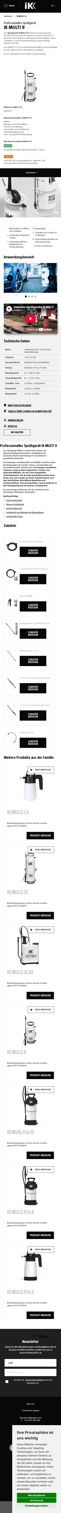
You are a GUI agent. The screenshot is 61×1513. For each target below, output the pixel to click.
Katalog (12, 426)
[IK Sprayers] (30, 6)
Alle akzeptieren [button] (36, 1495)
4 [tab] (35, 296)
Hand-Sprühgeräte (14, 500)
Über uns (30, 1404)
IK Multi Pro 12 (20, 1131)
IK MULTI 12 (17, 892)
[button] (54, 5)
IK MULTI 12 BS (20, 972)
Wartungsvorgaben (19, 405)
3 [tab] (32, 296)
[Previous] (10, 278)
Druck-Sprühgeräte (14, 508)
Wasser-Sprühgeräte (15, 504)
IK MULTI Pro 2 (20, 1291)
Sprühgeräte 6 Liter (14, 516)
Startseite (8, 16)
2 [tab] (29, 296)
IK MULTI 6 (16, 1051)
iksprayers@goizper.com (30, 1418)
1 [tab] (26, 296)
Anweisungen (15, 420)
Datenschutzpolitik (33, 1380)
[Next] (51, 278)
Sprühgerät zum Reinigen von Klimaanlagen (25, 512)
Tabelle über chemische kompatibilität (30, 411)
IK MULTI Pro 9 (20, 1211)
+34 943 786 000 (32, 1420)
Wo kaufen (17, 432)
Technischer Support (30, 1410)
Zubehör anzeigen (33, 551)
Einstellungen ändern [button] (36, 1505)
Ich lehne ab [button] (36, 1500)
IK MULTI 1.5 (18, 812)
